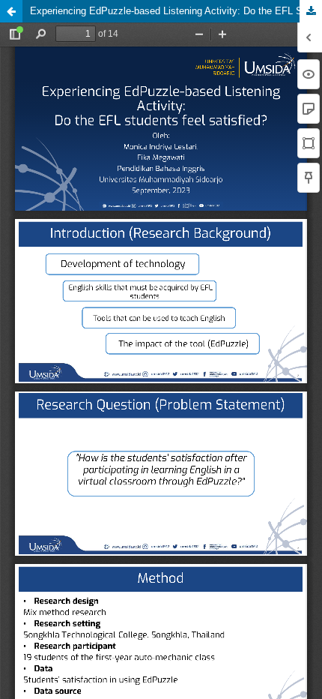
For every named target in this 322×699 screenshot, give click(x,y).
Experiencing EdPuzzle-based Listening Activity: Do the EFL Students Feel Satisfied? (176, 10)
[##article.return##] (11, 11)
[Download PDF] (311, 11)
